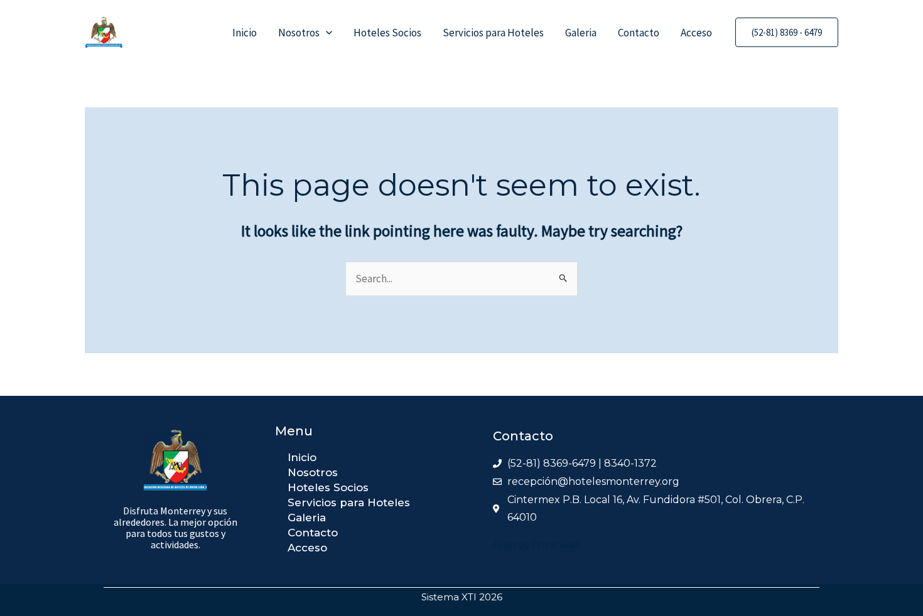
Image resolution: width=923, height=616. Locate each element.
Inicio (244, 33)
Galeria (580, 33)
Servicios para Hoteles (493, 33)
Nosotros (299, 33)
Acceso (696, 33)
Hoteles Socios (387, 33)
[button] (326, 33)
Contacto (638, 33)
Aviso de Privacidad (536, 544)
